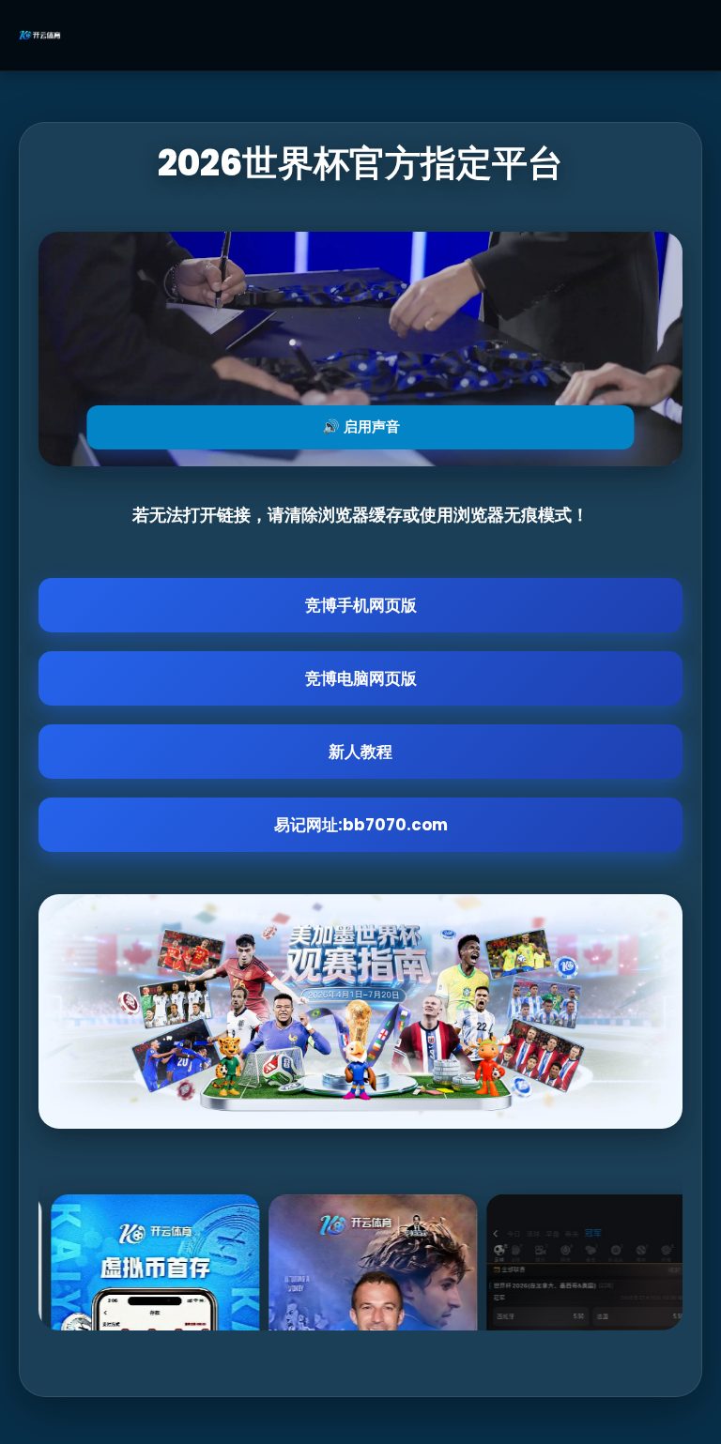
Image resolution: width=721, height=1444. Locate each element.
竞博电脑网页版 (361, 678)
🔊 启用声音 (361, 426)
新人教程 (360, 751)
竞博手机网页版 (361, 605)
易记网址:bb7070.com (361, 824)
